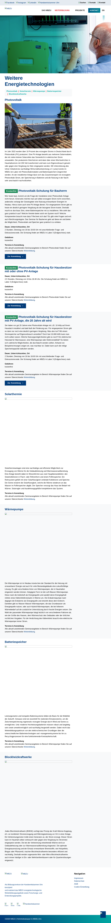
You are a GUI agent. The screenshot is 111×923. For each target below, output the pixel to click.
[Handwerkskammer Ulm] (48, 3)
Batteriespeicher (54, 91)
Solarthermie (25, 91)
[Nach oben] (103, 914)
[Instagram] (21, 3)
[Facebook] (9, 3)
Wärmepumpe (39, 91)
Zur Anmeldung (14, 256)
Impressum (78, 878)
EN (103, 10)
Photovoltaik (12, 91)
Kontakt (94, 10)
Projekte (80, 10)
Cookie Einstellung (81, 887)
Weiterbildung (62, 10)
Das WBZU (46, 10)
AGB (76, 884)
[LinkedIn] (32, 3)
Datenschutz (79, 881)
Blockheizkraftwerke (17, 94)
